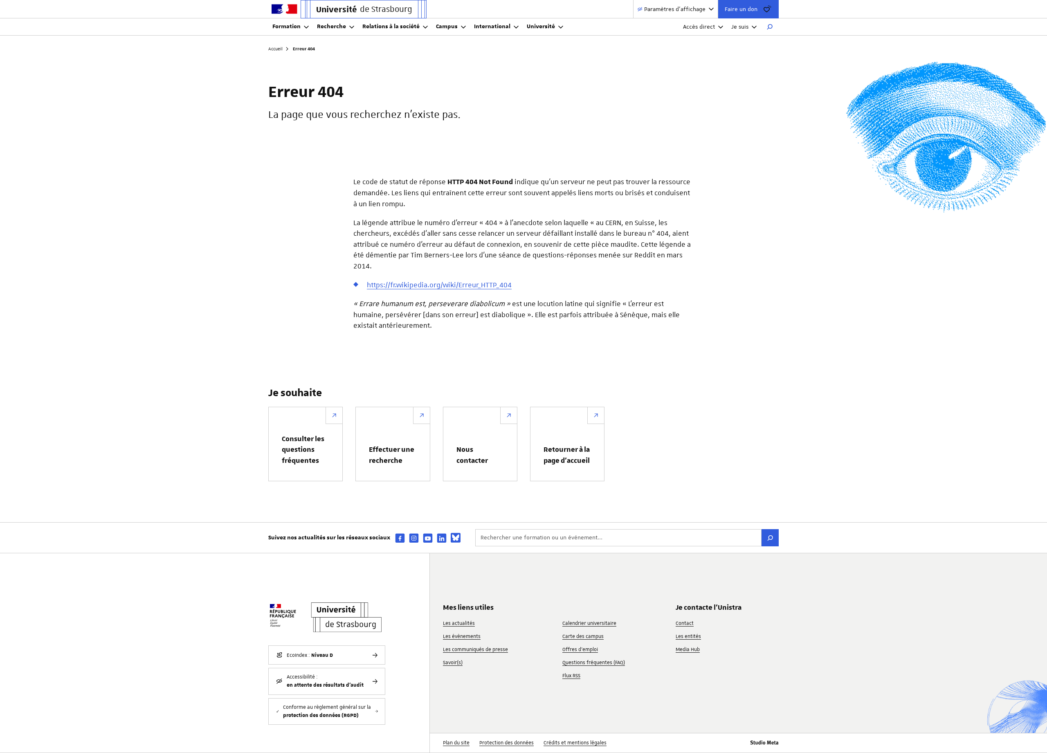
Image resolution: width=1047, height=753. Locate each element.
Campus (447, 26)
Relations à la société (391, 26)
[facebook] (400, 538)
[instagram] (413, 538)
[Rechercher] (770, 27)
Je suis (739, 26)
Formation (286, 26)
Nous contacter (472, 455)
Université (541, 26)
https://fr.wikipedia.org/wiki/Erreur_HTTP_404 (439, 284)
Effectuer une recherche (391, 455)
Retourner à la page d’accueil (567, 455)
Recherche (331, 26)
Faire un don (741, 9)
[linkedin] (441, 538)
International (492, 26)
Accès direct (699, 26)
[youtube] (427, 538)
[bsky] (455, 537)
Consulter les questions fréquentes (303, 450)
